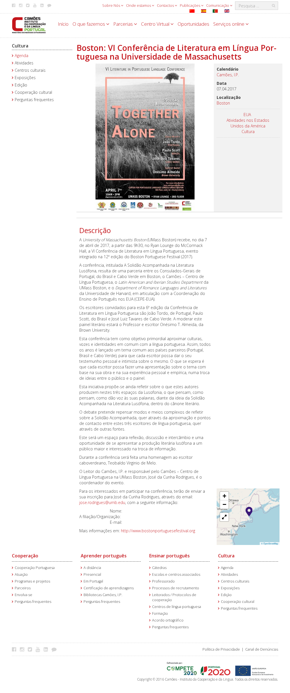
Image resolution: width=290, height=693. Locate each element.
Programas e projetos (32, 581)
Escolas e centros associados (176, 574)
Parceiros (23, 588)
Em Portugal (93, 581)
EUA (247, 114)
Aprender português (104, 556)
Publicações (190, 5)
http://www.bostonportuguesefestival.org (158, 530)
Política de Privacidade (221, 649)
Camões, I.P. (228, 74)
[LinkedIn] (47, 649)
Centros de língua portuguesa (176, 606)
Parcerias (123, 24)
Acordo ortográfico (168, 620)
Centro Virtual (155, 24)
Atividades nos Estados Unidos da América (248, 123)
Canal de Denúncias (261, 649)
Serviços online (229, 24)
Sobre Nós (111, 5)
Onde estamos (139, 5)
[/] (29, 24)
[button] (249, 511)
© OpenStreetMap (269, 543)
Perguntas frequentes (34, 99)
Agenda (21, 55)
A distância (92, 567)
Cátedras (159, 567)
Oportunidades (193, 24)
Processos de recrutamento (175, 588)
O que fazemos (89, 24)
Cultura (20, 46)
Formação (160, 613)
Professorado (163, 581)
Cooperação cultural (33, 92)
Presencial (92, 574)
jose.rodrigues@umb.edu (102, 502)
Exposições (25, 77)
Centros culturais (30, 70)
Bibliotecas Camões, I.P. (103, 594)
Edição (21, 85)
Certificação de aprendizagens (109, 588)
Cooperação (25, 556)
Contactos (166, 5)
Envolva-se (23, 594)
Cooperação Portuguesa (35, 567)
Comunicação (218, 5)
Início (63, 24)
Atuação (21, 574)
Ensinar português (169, 556)
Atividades (24, 63)
